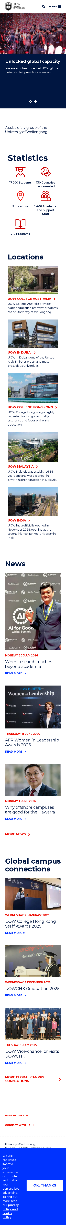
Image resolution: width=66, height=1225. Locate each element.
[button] (30, 101)
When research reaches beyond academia (28, 664)
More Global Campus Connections (24, 1079)
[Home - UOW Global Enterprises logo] (15, 6)
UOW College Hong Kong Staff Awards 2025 (30, 924)
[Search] (43, 6)
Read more (13, 673)
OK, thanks (44, 1185)
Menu (53, 6)
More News (15, 834)
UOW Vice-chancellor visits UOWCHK (32, 1054)
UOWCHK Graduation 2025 (32, 988)
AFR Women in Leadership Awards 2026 (32, 742)
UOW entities (14, 1115)
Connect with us (18, 1125)
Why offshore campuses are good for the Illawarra (30, 810)
